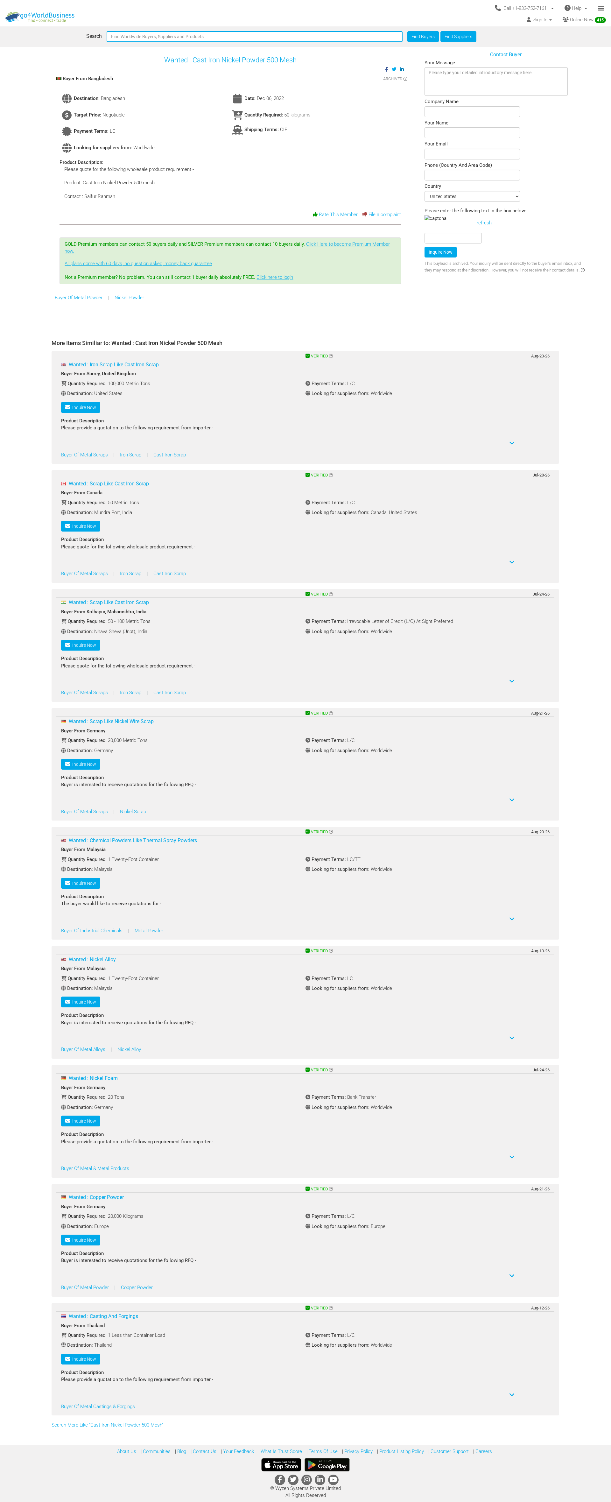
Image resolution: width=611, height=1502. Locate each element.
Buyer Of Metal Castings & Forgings (98, 1406)
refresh (484, 223)
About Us (126, 1451)
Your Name (436, 123)
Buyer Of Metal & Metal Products (95, 1168)
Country (433, 186)
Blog (181, 1451)
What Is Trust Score (280, 1451)
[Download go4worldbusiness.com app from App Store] (281, 1464)
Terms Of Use (322, 1451)
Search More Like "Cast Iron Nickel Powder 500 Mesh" (108, 1425)
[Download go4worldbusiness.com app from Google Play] (327, 1464)
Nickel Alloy (129, 1049)
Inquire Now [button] (83, 407)
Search (94, 36)
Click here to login (274, 277)
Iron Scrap (131, 455)
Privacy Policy (358, 1451)
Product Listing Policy (401, 1451)
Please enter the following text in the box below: (475, 211)
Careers (483, 1451)
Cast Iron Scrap (169, 455)
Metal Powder (149, 931)
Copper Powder (137, 1287)
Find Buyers (423, 36)
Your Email (436, 144)
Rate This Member (338, 214)
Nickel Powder (129, 297)
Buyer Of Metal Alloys (84, 1049)
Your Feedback (238, 1451)
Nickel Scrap (133, 811)
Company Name (442, 101)
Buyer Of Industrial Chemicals (92, 931)
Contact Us (204, 1451)
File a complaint (384, 214)
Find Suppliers (458, 36)
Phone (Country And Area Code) (458, 165)
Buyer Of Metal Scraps (85, 455)
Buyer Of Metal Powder (79, 297)
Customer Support (449, 1451)
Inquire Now (441, 252)
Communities (156, 1451)
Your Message (440, 63)
